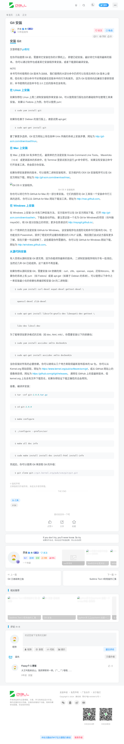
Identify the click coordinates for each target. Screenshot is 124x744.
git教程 (25, 49)
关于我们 (97, 692)
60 (33, 558)
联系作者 (79, 737)
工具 (17, 14)
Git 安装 (16, 22)
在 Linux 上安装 (20, 90)
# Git (14, 505)
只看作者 (110, 656)
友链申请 (64, 692)
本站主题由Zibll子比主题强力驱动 (56, 737)
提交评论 (110, 649)
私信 (110, 30)
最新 (10, 656)
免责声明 (75, 692)
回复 (30, 675)
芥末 (19, 28)
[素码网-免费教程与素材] (19, 693)
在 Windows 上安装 (22, 206)
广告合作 (86, 692)
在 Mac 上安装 (19, 148)
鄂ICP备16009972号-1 (91, 696)
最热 (17, 656)
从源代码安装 (18, 251)
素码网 (78, 696)
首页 (10, 14)
